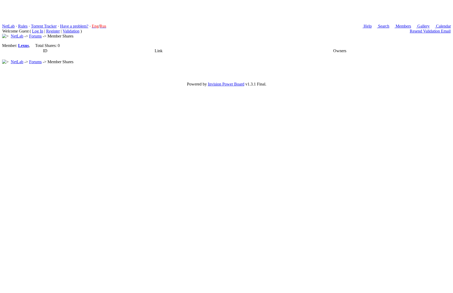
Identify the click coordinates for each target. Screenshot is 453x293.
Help (367, 26)
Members (403, 26)
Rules (23, 26)
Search (383, 26)
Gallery (423, 26)
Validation (71, 31)
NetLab (8, 26)
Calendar (443, 26)
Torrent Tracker (44, 26)
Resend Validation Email (430, 31)
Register (53, 31)
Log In (37, 31)
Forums (35, 36)
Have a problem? (74, 26)
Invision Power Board (226, 84)
